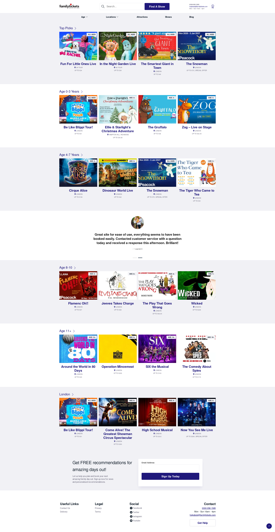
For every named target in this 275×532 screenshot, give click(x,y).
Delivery (63, 507)
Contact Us (65, 504)
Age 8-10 (65, 263)
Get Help (203, 518)
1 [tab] (135, 253)
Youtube (136, 516)
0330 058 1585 (194, 4)
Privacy (98, 504)
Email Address (148, 458)
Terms (98, 507)
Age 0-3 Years (69, 91)
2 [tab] (140, 253)
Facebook (137, 504)
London (64, 390)
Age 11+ (65, 326)
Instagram (137, 512)
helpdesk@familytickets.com (198, 6)
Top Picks (66, 28)
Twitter (136, 508)
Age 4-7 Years (69, 154)
